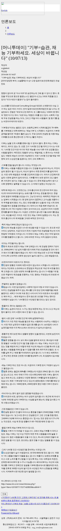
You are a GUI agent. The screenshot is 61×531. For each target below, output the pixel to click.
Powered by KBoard (10, 513)
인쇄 (4, 494)
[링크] (22, 14)
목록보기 (5, 510)
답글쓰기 (13, 510)
